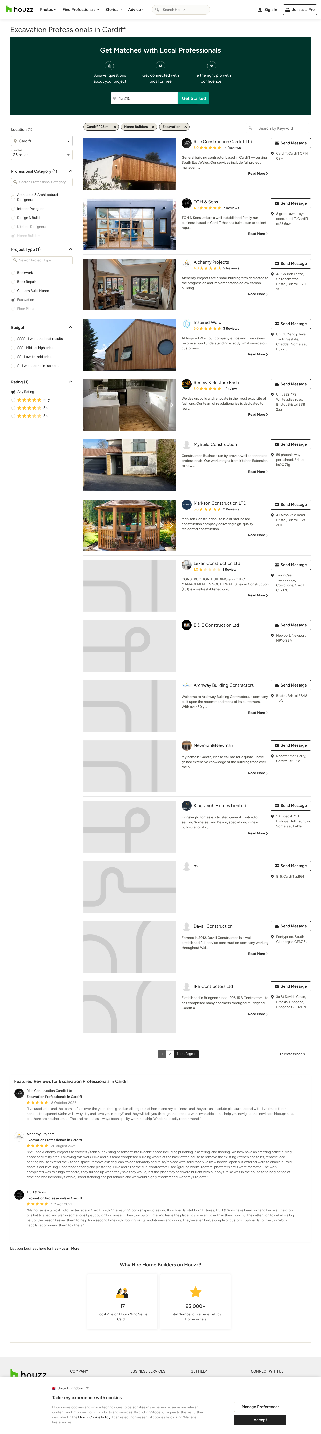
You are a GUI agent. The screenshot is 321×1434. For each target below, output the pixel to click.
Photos (46, 9)
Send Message (294, 143)
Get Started (194, 98)
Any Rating (25, 392)
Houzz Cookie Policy (94, 1417)
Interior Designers (31, 209)
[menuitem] (48, 10)
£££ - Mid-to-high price (35, 348)
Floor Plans (25, 309)
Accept (260, 1419)
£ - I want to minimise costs (38, 366)
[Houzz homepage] (19, 8)
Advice (134, 9)
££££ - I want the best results (40, 339)
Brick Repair (26, 282)
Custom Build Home (33, 291)
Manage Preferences (260, 1406)
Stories (111, 9)
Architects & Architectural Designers (37, 197)
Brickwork (25, 273)
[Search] (157, 10)
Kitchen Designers (31, 227)
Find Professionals (79, 9)
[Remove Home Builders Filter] (153, 126)
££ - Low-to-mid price (34, 357)
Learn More (70, 1248)
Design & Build (28, 218)
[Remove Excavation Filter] (185, 126)
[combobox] (181, 10)
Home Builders (29, 236)
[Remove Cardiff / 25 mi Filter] (115, 126)
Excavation (25, 300)
